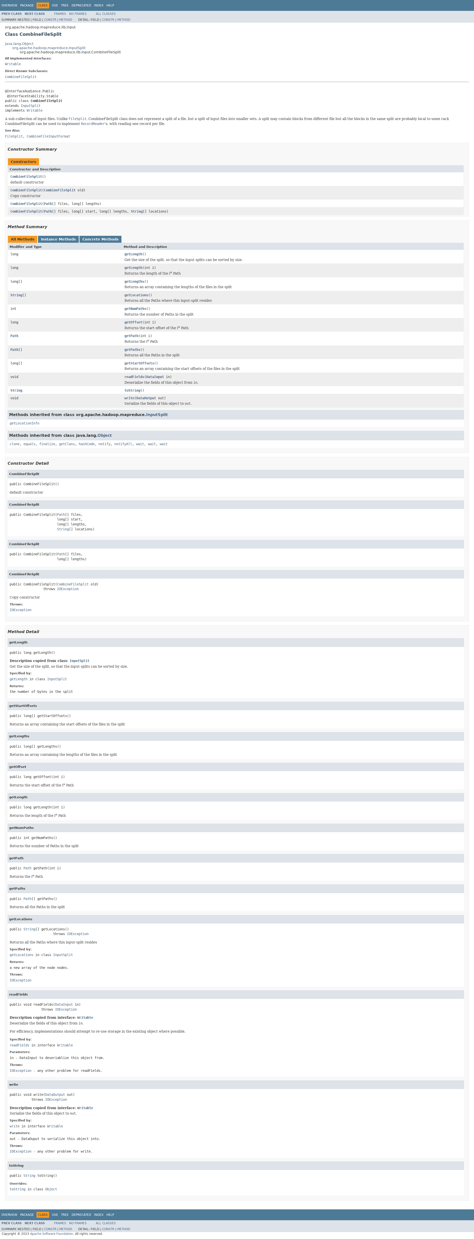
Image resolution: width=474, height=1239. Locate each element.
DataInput (155, 377)
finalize (47, 444)
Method (65, 19)
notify (104, 444)
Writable (13, 64)
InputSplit (30, 106)
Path (48, 204)
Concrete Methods (100, 239)
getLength (133, 254)
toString (132, 390)
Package (27, 5)
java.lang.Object (19, 44)
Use (55, 5)
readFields (134, 377)
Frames (60, 14)
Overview (9, 5)
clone (15, 444)
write (129, 398)
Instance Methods (58, 239)
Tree (65, 5)
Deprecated (81, 5)
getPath (131, 336)
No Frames (78, 14)
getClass (67, 444)
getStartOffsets (139, 363)
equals (29, 444)
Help (110, 5)
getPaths (132, 350)
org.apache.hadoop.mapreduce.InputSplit (48, 48)
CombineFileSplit (21, 77)
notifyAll (123, 444)
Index (98, 5)
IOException (68, 589)
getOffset (133, 322)
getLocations (136, 295)
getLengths (134, 281)
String (137, 211)
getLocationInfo (24, 423)
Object (105, 435)
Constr (50, 19)
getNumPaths (135, 309)
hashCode (87, 444)
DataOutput (146, 398)
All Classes (106, 14)
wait (140, 444)
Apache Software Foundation (51, 1234)
